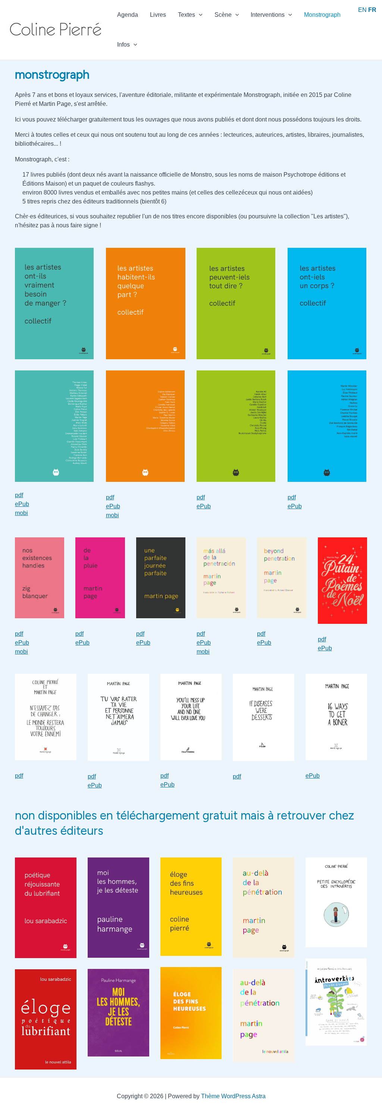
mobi (21, 513)
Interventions (268, 15)
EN (362, 10)
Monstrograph (322, 15)
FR (372, 10)
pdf (19, 495)
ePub (22, 504)
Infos (123, 44)
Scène (223, 15)
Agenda (127, 15)
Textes (186, 15)
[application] (199, 15)
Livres (158, 15)
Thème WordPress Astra (233, 1096)
